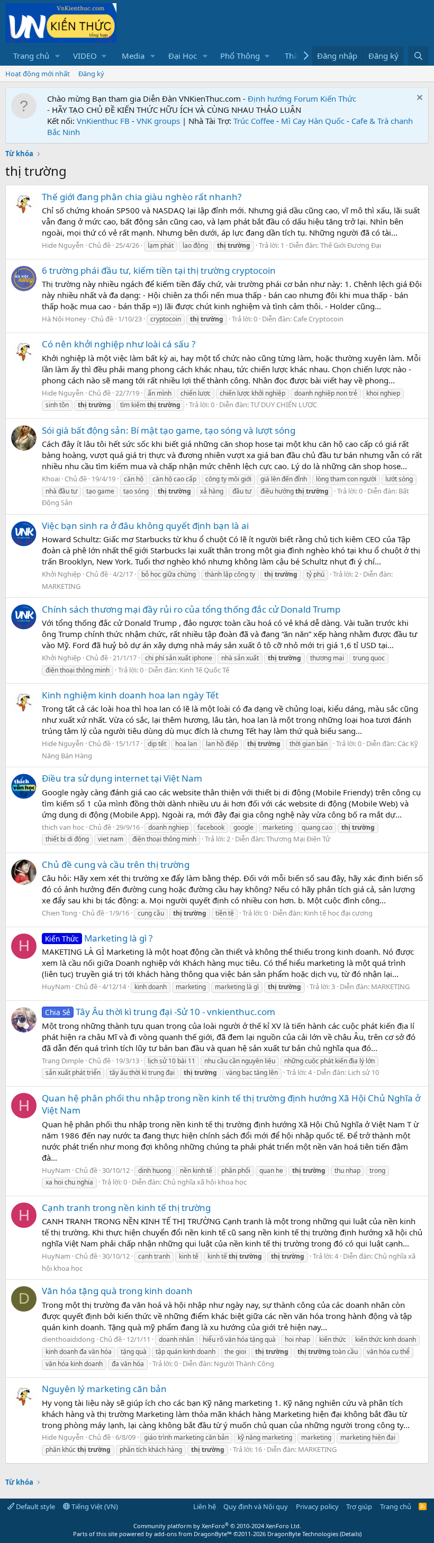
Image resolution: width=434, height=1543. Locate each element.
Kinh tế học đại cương (338, 913)
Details (350, 1534)
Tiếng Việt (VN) (94, 1506)
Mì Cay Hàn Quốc (313, 120)
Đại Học (182, 55)
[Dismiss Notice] (418, 98)
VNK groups (158, 120)
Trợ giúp (359, 1506)
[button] (57, 56)
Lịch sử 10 (363, 1072)
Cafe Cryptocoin (318, 319)
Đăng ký (91, 73)
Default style (34, 1506)
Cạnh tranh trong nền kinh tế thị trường (126, 1207)
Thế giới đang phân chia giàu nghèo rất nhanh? (141, 197)
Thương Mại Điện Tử (298, 839)
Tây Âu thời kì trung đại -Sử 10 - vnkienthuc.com (160, 1012)
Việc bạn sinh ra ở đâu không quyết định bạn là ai (145, 525)
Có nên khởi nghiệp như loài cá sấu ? (118, 344)
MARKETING (61, 586)
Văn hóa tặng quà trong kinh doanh (117, 1291)
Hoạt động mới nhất (37, 73)
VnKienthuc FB (103, 120)
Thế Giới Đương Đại (350, 245)
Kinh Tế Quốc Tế (204, 670)
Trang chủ (31, 55)
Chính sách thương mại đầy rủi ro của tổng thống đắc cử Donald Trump (191, 609)
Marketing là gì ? (98, 938)
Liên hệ (204, 1506)
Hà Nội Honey (64, 319)
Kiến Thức (338, 98)
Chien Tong (59, 913)
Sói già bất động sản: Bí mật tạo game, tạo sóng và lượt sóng (168, 430)
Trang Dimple (63, 1060)
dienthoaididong (68, 1339)
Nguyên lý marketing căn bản (104, 1389)
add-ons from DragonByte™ (193, 1534)
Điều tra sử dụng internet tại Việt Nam (122, 778)
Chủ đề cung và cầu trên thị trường (115, 864)
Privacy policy (317, 1506)
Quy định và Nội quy (255, 1506)
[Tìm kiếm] (418, 56)
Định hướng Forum (283, 98)
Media (133, 55)
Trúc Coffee (253, 120)
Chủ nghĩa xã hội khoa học (205, 1182)
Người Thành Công (244, 1363)
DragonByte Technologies (302, 1534)
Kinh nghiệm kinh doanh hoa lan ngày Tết (130, 695)
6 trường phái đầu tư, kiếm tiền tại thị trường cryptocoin (159, 270)
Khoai (51, 478)
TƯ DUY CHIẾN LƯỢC (283, 404)
